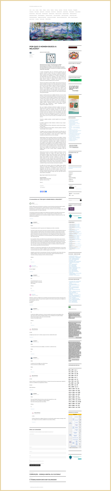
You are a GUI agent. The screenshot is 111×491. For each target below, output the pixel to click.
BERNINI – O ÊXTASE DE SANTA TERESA (74, 267)
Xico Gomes (34, 265)
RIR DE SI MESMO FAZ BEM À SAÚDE (74, 134)
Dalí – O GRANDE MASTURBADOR (74, 287)
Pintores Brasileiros (41, 15)
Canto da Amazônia (56, 15)
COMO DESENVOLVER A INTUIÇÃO (74, 119)
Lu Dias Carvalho (31, 54)
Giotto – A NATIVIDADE (72, 292)
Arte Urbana (37, 11)
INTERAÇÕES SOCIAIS (72, 140)
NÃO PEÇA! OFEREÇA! (72, 121)
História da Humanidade (51, 17)
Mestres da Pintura (73, 13)
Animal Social (47, 11)
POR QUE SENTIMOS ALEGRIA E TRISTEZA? (75, 130)
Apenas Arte (42, 11)
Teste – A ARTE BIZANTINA (73, 266)
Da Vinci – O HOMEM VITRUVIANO (74, 298)
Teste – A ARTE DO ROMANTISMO (74, 271)
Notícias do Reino (66, 13)
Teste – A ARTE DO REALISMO (73, 270)
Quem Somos (31, 19)
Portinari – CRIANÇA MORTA (73, 268)
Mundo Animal (32, 13)
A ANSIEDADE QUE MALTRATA (73, 120)
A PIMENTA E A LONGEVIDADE (73, 129)
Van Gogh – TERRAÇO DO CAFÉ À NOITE (74, 291)
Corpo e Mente (77, 11)
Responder (31, 218)
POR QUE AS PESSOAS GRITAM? (73, 122)
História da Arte (51, 13)
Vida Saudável (71, 11)
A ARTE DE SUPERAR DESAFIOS (73, 131)
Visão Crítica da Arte (64, 15)
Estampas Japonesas (33, 17)
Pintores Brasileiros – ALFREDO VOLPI (74, 257)
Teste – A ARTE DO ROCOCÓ (73, 269)
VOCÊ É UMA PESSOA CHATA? (73, 132)
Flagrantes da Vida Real (42, 17)
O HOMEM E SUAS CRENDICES (73, 139)
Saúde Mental (65, 11)
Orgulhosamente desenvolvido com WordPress (36, 487)
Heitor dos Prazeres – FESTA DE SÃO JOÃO (75, 256)
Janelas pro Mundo (49, 15)
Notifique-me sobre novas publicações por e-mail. (36, 463)
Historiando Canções (33, 15)
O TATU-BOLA (71, 272)
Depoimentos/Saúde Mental (62, 17)
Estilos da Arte (59, 11)
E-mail (30, 451)
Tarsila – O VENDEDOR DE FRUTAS (74, 258)
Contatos (37, 19)
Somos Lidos (42, 19)
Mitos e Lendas (38, 13)
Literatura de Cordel (73, 15)
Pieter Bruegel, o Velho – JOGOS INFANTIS (75, 261)
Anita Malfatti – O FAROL (72, 260)
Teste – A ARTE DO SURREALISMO (74, 259)
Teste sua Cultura (58, 13)
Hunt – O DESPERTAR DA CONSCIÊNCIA (74, 299)
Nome (30, 447)
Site (30, 455)
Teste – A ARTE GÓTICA (72, 297)
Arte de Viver (53, 11)
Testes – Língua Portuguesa (73, 17)
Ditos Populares (45, 13)
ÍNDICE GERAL (48, 19)
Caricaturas (31, 11)
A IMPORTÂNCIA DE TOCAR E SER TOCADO (75, 133)
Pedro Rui (33, 294)
